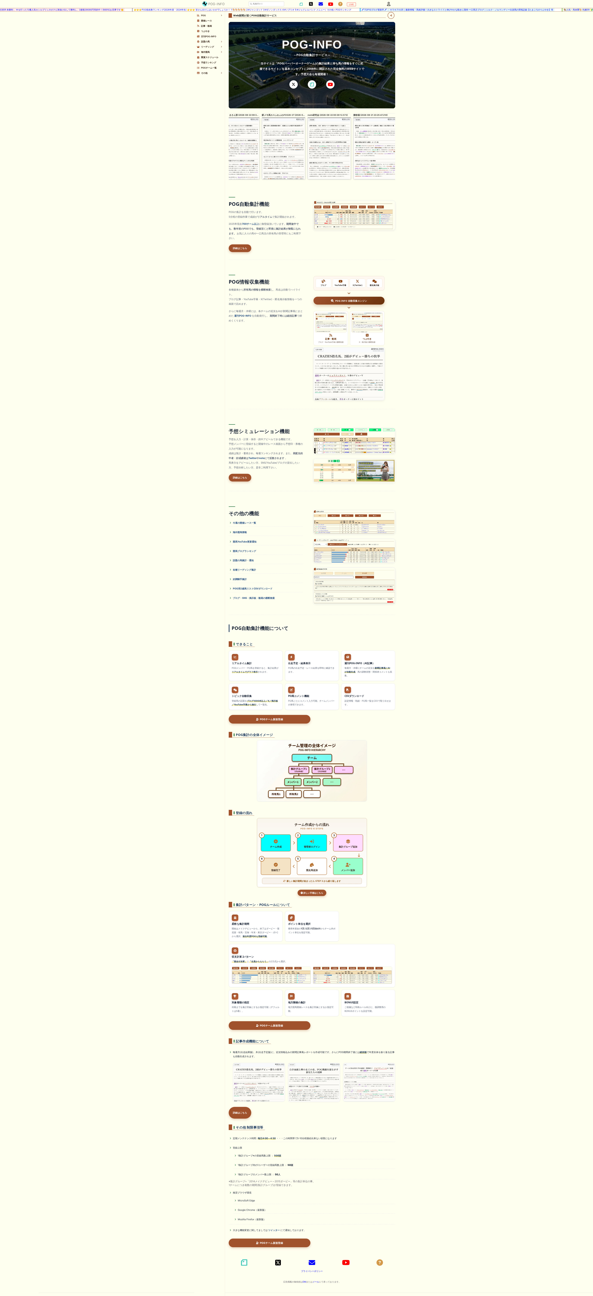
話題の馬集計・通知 (243, 560)
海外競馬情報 (240, 532)
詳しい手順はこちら (313, 893)
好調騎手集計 (240, 579)
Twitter (252, 458)
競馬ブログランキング (244, 551)
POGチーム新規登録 (271, 719)
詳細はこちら (240, 248)
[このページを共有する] (391, 15)
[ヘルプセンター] (340, 4)
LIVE (351, 4)
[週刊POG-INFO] (349, 373)
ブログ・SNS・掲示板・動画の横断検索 (254, 598)
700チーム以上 (250, 223)
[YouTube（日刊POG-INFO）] (330, 4)
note (262, 458)
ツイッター (274, 1230)
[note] (312, 84)
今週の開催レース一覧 (244, 522)
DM (304, 1281)
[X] (293, 84)
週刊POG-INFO (242, 315)
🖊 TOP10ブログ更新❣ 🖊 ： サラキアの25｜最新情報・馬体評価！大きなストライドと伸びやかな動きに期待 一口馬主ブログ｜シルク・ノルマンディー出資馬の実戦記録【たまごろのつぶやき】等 (378, 9)
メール (316, 1281)
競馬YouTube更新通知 (245, 541)
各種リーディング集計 (244, 569)
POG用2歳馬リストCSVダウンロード (252, 588)
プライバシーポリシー (312, 1271)
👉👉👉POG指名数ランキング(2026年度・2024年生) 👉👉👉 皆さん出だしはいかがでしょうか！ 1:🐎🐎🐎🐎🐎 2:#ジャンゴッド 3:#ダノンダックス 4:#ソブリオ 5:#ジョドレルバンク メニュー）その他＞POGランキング (163, 9)
